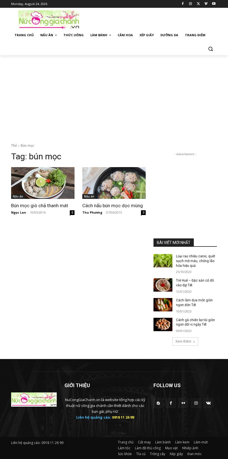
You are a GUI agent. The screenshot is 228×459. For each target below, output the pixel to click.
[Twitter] (198, 4)
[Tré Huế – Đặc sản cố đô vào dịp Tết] (162, 285)
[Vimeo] (206, 4)
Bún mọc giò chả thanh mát (39, 205)
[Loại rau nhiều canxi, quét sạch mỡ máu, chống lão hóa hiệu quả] (162, 260)
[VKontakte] (208, 403)
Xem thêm (183, 341)
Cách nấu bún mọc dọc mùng (112, 205)
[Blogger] (158, 403)
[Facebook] (183, 4)
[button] (210, 48)
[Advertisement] (152, 19)
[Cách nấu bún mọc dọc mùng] (114, 183)
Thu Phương (92, 212)
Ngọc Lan (18, 212)
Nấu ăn (18, 196)
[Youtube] (213, 4)
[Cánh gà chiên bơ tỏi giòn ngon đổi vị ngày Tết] (162, 324)
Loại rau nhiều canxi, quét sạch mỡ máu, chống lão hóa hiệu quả (195, 261)
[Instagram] (190, 4)
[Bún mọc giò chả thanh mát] (43, 183)
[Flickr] (183, 403)
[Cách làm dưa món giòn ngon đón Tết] (162, 304)
